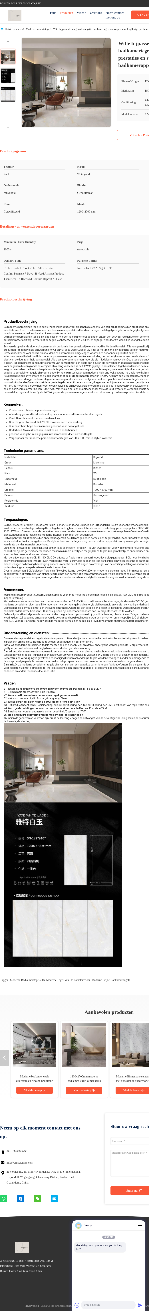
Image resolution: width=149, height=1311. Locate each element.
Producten (66, 13)
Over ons (96, 13)
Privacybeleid (32, 1305)
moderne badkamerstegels (25, 980)
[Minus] (140, 1225)
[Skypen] (25, 1201)
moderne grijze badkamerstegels (111, 980)
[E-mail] (59, 1201)
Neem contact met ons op (115, 15)
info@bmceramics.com (20, 1162)
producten (18, 29)
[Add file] (77, 1305)
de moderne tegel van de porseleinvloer (66, 980)
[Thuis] (14, 15)
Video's (81, 13)
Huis (53, 13)
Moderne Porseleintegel (38, 29)
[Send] (140, 1305)
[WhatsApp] (8, 1201)
